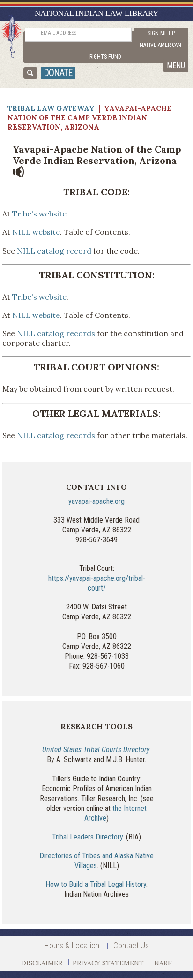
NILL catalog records (56, 333)
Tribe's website (39, 213)
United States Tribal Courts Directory (95, 749)
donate (58, 72)
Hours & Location (71, 945)
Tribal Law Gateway (51, 108)
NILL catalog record (54, 250)
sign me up (161, 33)
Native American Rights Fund (135, 51)
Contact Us (131, 945)
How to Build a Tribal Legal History (95, 884)
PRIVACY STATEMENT (108, 963)
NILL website (36, 232)
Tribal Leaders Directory (87, 836)
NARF (163, 963)
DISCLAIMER (41, 963)
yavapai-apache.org (96, 501)
